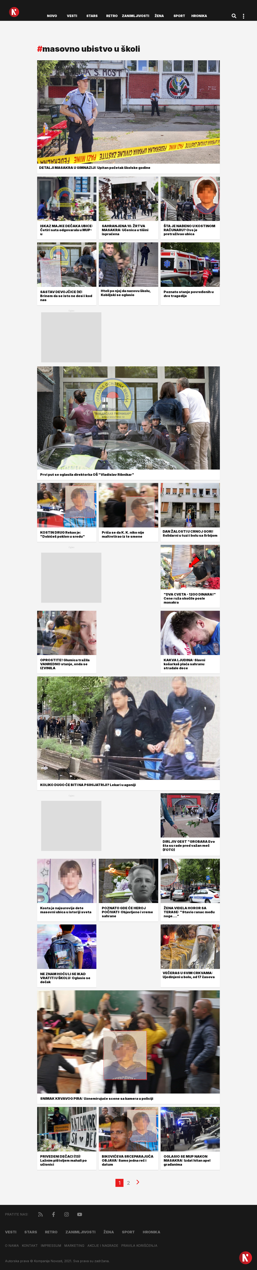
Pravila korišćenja (139, 1246)
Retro (112, 16)
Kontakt (30, 1246)
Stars (92, 16)
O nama (12, 1246)
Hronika (199, 16)
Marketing (74, 1246)
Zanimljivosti (135, 16)
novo (52, 16)
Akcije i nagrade (102, 1246)
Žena (159, 16)
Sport (179, 16)
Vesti (72, 16)
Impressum (51, 1246)
